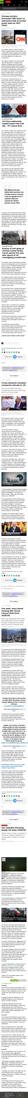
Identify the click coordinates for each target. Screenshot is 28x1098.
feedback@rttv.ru (13, 370)
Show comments (14, 375)
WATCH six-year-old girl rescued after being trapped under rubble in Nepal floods (13, 766)
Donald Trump (11, 586)
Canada (3, 586)
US (2, 588)
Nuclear (15, 343)
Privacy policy (8, 1095)
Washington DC (8, 588)
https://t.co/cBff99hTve (9, 743)
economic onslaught (13, 965)
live (8, 1)
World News (8, 13)
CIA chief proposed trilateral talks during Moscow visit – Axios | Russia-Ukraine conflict (14, 8)
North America (20, 586)
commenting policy (16, 367)
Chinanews (8, 343)
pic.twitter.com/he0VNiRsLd (14, 706)
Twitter (3, 363)
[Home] (2, 2)
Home (3, 13)
